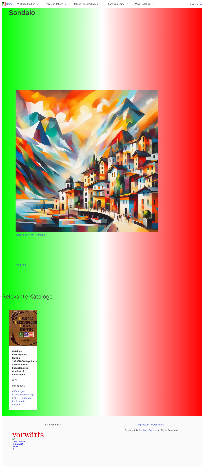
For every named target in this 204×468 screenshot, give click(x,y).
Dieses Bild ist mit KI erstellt (30, 234)
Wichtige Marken (26, 4)
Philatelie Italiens (54, 4)
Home (9, 4)
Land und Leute (116, 4)
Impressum (143, 424)
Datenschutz (157, 424)
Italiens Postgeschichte (86, 4)
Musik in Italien (143, 4)
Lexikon (194, 4)
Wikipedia (21, 264)
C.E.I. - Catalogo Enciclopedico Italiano (22, 401)
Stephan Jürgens (147, 430)
